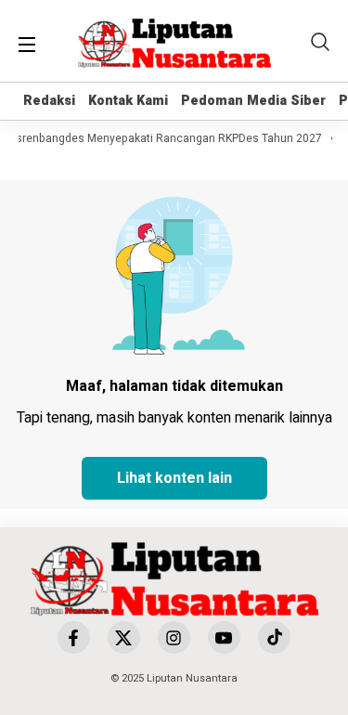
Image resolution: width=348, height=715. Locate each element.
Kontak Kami (128, 100)
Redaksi (49, 100)
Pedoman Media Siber (253, 100)
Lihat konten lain (174, 478)
